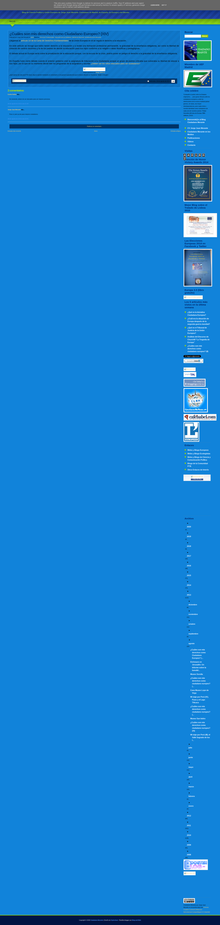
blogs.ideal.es (100, 72)
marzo (191, 787)
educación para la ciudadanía (63, 37)
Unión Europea (27, 21)
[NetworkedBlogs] (197, 476)
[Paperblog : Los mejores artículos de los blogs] (189, 377)
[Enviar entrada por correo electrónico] (173, 81)
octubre (191, 624)
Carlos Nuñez (12, 94)
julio (190, 748)
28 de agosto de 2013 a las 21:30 (18, 104)
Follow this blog (197, 479)
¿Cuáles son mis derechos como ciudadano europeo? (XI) (200, 726)
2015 (189, 575)
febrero (191, 796)
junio (190, 757)
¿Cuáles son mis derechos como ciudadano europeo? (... (200, 682)
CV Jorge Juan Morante (197, 128)
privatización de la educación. (93, 37)
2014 (189, 585)
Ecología (64, 21)
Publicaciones (193, 138)
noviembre (193, 614)
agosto (191, 643)
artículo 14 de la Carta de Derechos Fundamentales (44, 41)
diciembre (192, 605)
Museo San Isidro (197, 718)
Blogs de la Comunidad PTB (197, 464)
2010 (189, 835)
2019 (189, 536)
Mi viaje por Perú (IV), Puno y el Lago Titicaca (199, 699)
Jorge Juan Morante (14, 109)
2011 (189, 825)
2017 (189, 556)
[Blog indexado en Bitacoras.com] (189, 369)
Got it (164, 5)
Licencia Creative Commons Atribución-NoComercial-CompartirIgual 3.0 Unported (196, 910)
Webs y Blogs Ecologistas (198, 454)
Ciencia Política (47, 21)
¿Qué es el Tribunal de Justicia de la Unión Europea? (197, 330)
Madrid (76, 21)
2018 (189, 546)
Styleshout (114, 920)
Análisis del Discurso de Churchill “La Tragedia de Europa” (198, 339)
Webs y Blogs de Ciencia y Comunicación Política (199, 458)
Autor (114, 21)
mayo (190, 767)
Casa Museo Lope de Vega (199, 691)
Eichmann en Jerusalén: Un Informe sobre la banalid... (198, 666)
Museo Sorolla (196, 674)
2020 (189, 527)
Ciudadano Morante (96, 920)
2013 (189, 595)
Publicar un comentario (94, 126)
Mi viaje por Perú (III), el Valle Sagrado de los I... (200, 737)
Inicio (12, 21)
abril (190, 777)
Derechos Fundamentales (47, 37)
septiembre (193, 634)
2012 (189, 816)
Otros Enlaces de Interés (198, 470)
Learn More (155, 5)
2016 (189, 566)
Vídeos (190, 141)
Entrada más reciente (14, 131)
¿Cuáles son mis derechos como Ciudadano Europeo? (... (198, 654)
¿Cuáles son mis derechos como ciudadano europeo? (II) (197, 348)
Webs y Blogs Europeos (198, 450)
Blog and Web (136, 920)
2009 (189, 845)
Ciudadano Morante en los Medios (198, 133)
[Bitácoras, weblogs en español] (189, 873)
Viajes (87, 21)
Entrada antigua (176, 131)
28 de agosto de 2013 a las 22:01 (18, 119)
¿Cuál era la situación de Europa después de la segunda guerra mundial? (198, 321)
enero (191, 806)
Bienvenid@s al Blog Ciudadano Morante (196, 120)
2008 (189, 855)
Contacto (191, 145)
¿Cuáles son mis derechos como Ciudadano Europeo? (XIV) (58, 34)
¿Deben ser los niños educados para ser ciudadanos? (115, 63)
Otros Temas (101, 21)
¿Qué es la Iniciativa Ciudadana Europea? (196, 313)
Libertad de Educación (78, 37)
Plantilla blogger (124, 920)
